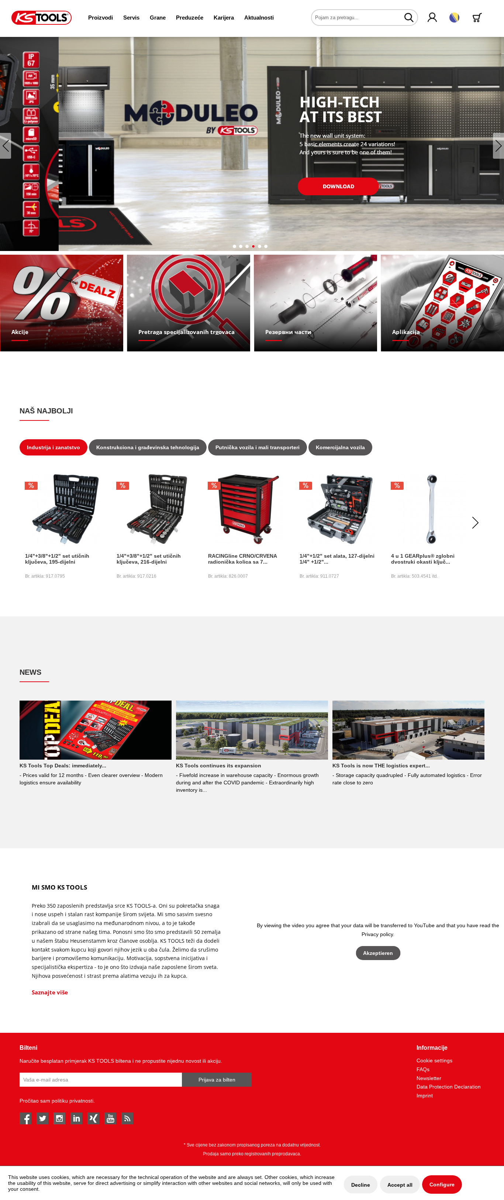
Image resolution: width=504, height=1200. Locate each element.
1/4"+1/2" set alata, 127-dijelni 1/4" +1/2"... (245, 559)
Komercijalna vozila (340, 447)
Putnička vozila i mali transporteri (257, 447)
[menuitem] (100, 17)
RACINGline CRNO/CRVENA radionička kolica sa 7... (151, 559)
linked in (76, 1118)
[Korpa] (478, 17)
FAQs (423, 1069)
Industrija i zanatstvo (53, 447)
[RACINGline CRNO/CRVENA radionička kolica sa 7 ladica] (157, 509)
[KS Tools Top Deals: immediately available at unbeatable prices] (95, 730)
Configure (442, 1184)
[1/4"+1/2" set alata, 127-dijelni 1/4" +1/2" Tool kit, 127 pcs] (248, 509)
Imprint (425, 1095)
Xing (93, 1118)
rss (127, 1118)
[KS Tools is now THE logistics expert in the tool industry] (408, 730)
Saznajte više (50, 992)
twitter (42, 1118)
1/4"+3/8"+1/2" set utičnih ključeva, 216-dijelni (57, 559)
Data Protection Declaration (449, 1087)
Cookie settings (434, 1060)
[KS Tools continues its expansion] (252, 730)
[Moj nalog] (432, 17)
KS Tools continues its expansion (218, 766)
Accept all (399, 1185)
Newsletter (429, 1078)
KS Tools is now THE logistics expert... (381, 766)
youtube (110, 1118)
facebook (25, 1118)
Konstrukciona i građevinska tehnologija (147, 447)
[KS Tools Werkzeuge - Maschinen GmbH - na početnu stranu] (41, 17)
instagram (59, 1118)
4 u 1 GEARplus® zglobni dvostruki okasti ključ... (331, 559)
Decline (360, 1185)
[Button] (279, 186)
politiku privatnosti (72, 1101)
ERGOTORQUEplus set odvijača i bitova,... (431, 559)
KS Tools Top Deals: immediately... (63, 766)
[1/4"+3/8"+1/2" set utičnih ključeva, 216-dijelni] (65, 509)
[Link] (62, 303)
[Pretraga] (409, 17)
